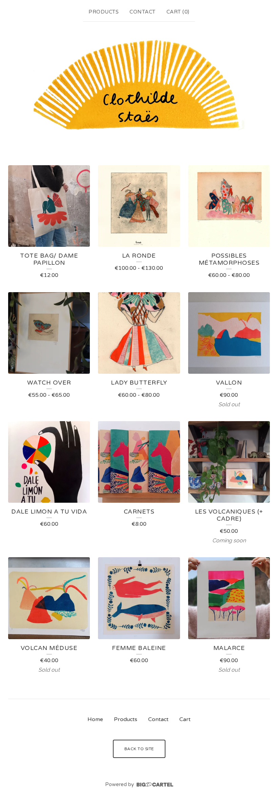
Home (95, 719)
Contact (143, 12)
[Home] (139, 86)
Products (103, 12)
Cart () (178, 12)
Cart (185, 719)
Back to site (139, 748)
